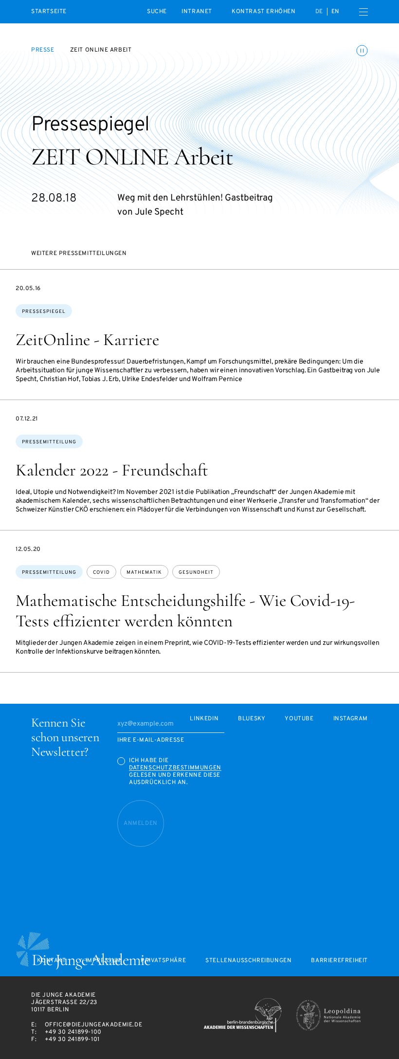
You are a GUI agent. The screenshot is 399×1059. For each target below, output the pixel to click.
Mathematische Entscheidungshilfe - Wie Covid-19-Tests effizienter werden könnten (185, 610)
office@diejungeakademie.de (94, 1025)
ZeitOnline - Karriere (87, 339)
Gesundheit (196, 572)
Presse (42, 50)
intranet (196, 12)
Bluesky (251, 719)
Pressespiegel (44, 312)
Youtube (299, 719)
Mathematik (144, 572)
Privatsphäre (163, 961)
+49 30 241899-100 (73, 1032)
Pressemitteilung (49, 442)
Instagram (350, 719)
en (335, 12)
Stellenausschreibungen (248, 961)
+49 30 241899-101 (72, 1039)
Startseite (49, 12)
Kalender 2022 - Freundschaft (112, 470)
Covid (101, 572)
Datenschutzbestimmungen (175, 768)
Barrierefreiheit (339, 961)
